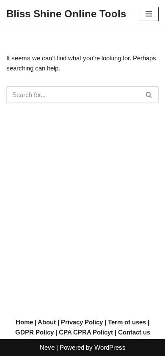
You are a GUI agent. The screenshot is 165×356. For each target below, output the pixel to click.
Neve (47, 347)
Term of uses (127, 322)
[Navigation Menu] (149, 14)
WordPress (110, 347)
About (47, 322)
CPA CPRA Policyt (86, 332)
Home (24, 322)
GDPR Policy (34, 332)
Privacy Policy (82, 322)
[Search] (149, 94)
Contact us (134, 332)
